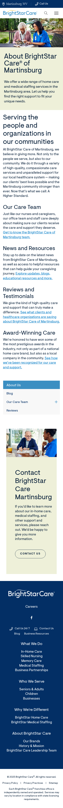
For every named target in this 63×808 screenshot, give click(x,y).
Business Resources (36, 633)
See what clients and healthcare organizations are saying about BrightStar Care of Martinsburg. (31, 317)
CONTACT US (30, 554)
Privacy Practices (33, 783)
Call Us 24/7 (22, 628)
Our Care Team (17, 402)
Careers (31, 607)
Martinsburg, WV (16, 4)
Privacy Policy (10, 783)
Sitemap (53, 783)
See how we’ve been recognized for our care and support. (30, 363)
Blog (9, 393)
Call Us (43, 3)
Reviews (12, 410)
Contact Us (46, 628)
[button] (45, 13)
